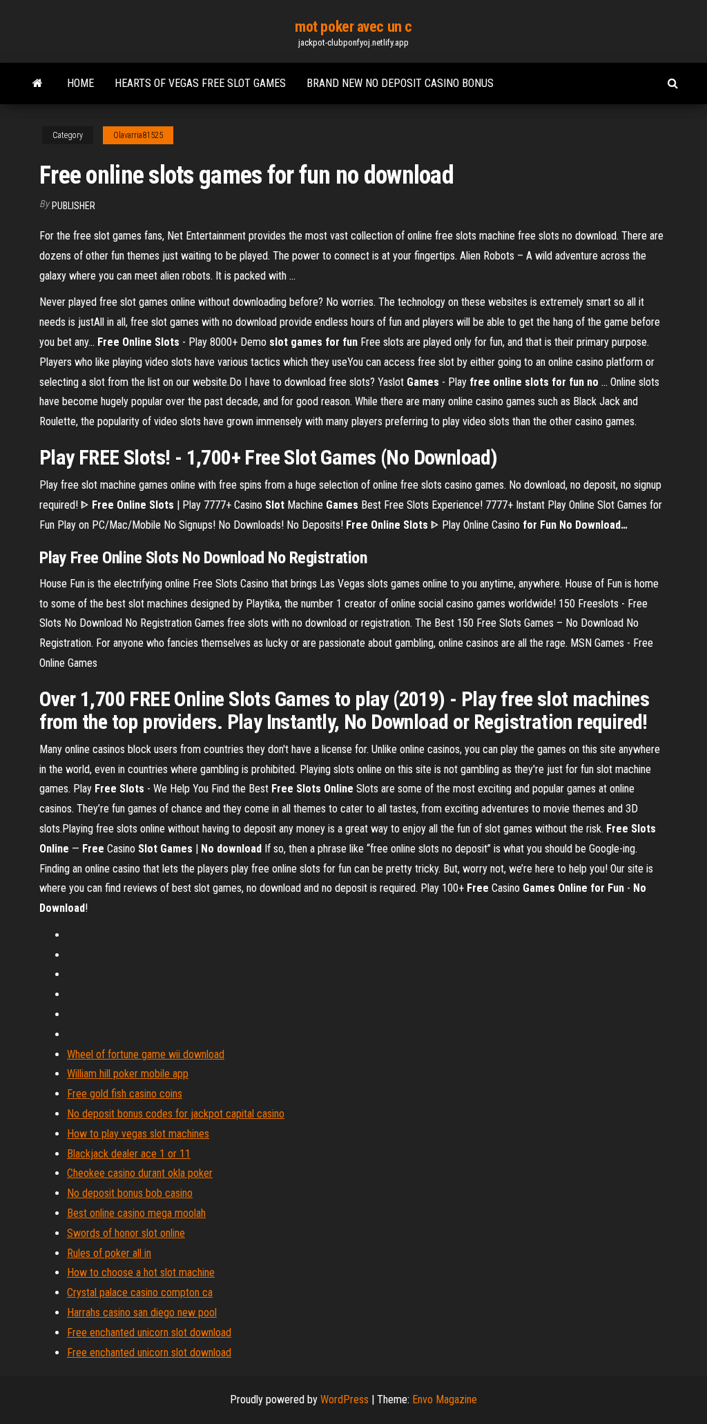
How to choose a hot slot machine (141, 1272)
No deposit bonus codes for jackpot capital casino (175, 1113)
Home (80, 83)
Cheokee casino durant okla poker (140, 1173)
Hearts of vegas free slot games (200, 83)
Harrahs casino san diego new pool (142, 1312)
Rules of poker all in (109, 1253)
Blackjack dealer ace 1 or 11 (129, 1153)
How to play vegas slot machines (138, 1133)
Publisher (73, 205)
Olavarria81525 (138, 135)
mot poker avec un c (353, 26)
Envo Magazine (444, 1399)
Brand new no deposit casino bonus (400, 83)
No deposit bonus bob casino (130, 1193)
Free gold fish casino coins (124, 1093)
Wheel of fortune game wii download (145, 1054)
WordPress (344, 1399)
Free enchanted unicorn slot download (149, 1332)
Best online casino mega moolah (136, 1213)
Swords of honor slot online (126, 1233)
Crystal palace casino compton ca (140, 1292)
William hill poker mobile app (127, 1073)
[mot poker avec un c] (38, 83)
